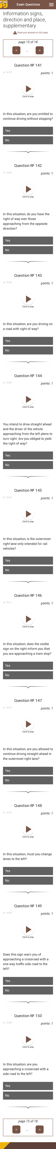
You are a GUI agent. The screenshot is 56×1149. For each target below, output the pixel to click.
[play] (28, 89)
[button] (28, 131)
